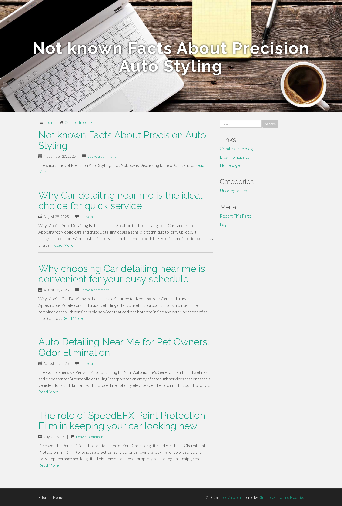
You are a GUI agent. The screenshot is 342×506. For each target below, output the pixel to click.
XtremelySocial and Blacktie (281, 497)
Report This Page (235, 215)
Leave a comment (101, 156)
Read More (63, 245)
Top (44, 497)
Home (58, 497)
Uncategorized (233, 190)
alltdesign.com (229, 497)
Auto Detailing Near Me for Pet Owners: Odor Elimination (123, 347)
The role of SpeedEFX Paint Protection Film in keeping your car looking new (121, 421)
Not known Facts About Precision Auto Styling (122, 140)
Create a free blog (78, 122)
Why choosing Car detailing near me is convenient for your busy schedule (121, 274)
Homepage (230, 165)
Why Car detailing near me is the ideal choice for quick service (120, 200)
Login (49, 122)
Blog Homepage (234, 157)
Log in (225, 224)
